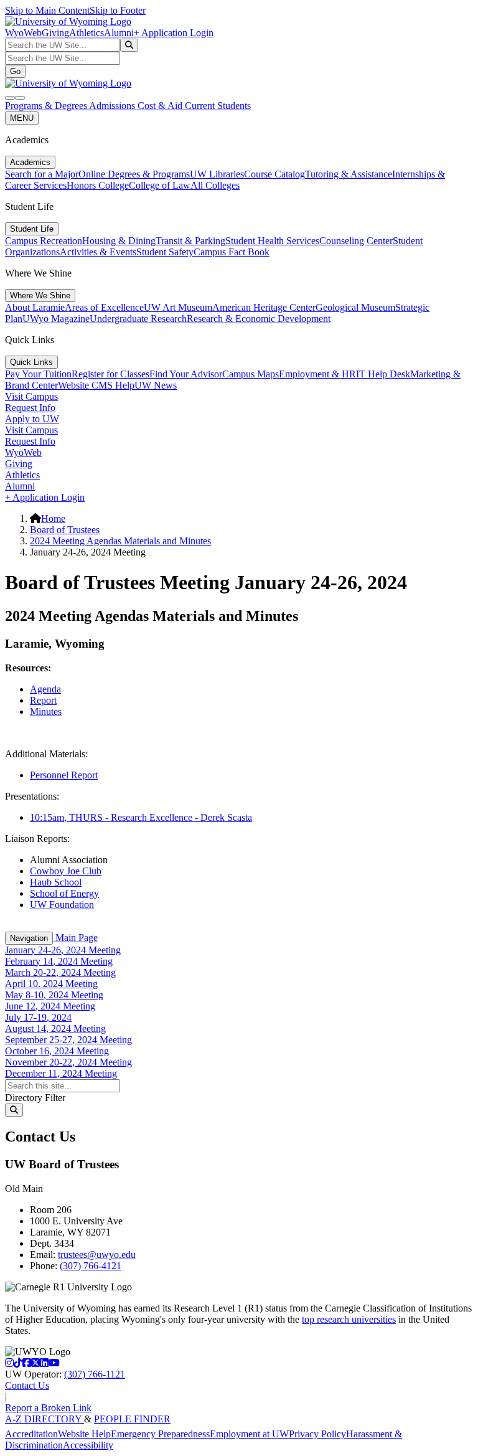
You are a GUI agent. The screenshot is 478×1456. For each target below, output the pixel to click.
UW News (155, 385)
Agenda (45, 689)
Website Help (84, 1434)
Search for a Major (41, 174)
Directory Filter (35, 1097)
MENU (22, 118)
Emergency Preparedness (160, 1434)
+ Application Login (173, 32)
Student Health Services (272, 240)
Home (53, 518)
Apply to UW (32, 419)
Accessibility (88, 1445)
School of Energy (64, 893)
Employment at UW (249, 1434)
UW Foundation (62, 904)
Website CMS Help (96, 385)
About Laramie (35, 307)
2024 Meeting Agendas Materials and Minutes (120, 541)
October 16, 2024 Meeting (57, 1051)
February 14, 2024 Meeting (59, 961)
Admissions (113, 105)
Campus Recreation (43, 240)
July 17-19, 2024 (38, 1017)
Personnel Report (64, 775)
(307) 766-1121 (94, 1374)
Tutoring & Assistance (348, 174)
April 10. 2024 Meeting (51, 983)
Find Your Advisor (185, 374)
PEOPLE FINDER (132, 1419)
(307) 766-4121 (90, 1265)
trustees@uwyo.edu (97, 1254)
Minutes (46, 711)
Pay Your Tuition (38, 374)
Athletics (86, 32)
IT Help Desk (383, 374)
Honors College (98, 185)
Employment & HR (317, 374)
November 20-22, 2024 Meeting (68, 1062)
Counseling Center (356, 240)
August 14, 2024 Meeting (55, 1028)
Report (43, 700)
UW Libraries (217, 174)
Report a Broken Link (48, 1407)
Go (15, 71)
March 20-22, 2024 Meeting (60, 972)
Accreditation (31, 1434)
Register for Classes (110, 374)
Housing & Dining (119, 240)
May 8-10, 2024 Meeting (54, 995)
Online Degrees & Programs (134, 174)
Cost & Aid (161, 105)
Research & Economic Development (258, 318)
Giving (55, 32)
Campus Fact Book (231, 252)
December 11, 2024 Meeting (61, 1073)
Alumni (119, 32)
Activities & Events (98, 252)
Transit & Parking (190, 240)
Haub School (56, 882)
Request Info (30, 407)
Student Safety (165, 252)
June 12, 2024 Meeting (50, 1006)
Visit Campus (31, 396)
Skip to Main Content (47, 10)
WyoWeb (23, 32)
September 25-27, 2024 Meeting (68, 1039)
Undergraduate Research (138, 318)
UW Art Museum (178, 307)
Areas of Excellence (104, 307)
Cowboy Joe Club (65, 871)
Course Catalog (274, 174)
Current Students (218, 105)
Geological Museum (355, 307)
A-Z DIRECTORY (44, 1419)
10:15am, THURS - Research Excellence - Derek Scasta (141, 817)
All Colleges (215, 185)
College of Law (159, 185)
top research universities (349, 1319)
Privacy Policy (317, 1434)
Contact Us (27, 1385)
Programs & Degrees (47, 105)
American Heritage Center (264, 307)
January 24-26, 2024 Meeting (63, 950)
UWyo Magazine (56, 318)
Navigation (29, 938)
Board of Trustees (65, 529)
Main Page (75, 937)
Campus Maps (250, 374)
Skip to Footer (118, 10)
